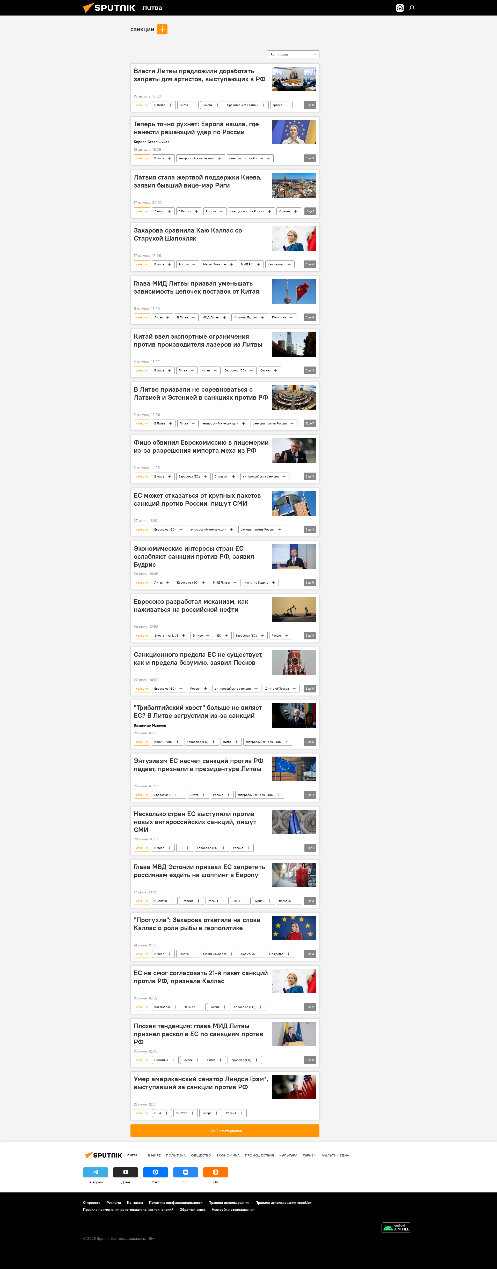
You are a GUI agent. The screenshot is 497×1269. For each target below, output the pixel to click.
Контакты (135, 1202)
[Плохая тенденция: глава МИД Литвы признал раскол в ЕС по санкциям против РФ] (294, 1034)
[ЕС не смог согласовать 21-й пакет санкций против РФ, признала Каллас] (294, 981)
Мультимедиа (335, 1155)
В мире (159, 158)
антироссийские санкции (197, 158)
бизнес (265, 370)
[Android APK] (396, 1228)
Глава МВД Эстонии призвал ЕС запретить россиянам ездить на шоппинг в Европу (199, 871)
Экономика (228, 1155)
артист (277, 105)
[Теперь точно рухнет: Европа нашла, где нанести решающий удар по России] (294, 132)
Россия (207, 105)
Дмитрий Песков (277, 688)
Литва (184, 105)
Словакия (221, 476)
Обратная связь (193, 1209)
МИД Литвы (210, 317)
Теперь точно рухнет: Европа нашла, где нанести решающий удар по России (196, 128)
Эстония (187, 901)
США (157, 1113)
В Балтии (185, 211)
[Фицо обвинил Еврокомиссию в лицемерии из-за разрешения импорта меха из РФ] (294, 450)
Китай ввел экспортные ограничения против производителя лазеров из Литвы (198, 340)
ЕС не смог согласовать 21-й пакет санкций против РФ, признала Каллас (201, 977)
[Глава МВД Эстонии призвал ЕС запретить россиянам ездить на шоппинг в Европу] (294, 875)
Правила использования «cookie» (283, 1202)
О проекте (91, 1202)
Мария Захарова (214, 264)
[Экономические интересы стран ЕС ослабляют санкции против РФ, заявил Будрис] (294, 556)
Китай (205, 370)
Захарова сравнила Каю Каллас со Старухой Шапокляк (188, 234)
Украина (284, 211)
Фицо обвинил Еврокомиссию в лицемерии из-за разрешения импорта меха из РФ (201, 446)
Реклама (114, 1202)
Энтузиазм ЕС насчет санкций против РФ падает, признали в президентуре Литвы (199, 765)
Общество (276, 954)
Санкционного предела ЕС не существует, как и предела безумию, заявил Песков (198, 658)
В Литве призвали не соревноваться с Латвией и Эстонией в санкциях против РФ (201, 393)
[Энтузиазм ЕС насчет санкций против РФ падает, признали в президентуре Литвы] (294, 769)
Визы (236, 901)
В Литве (159, 105)
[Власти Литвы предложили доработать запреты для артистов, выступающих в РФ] (294, 79)
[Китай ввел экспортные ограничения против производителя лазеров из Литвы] (294, 344)
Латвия (159, 211)
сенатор (181, 1113)
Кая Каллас (276, 264)
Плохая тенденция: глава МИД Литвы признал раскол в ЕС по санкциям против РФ (198, 1034)
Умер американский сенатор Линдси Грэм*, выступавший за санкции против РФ (201, 1083)
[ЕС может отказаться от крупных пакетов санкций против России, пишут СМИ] (294, 503)
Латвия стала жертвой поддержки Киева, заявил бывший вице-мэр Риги (198, 181)
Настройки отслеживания (233, 1209)
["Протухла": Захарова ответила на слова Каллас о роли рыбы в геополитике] (294, 928)
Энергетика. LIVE (166, 635)
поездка (285, 901)
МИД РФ (247, 264)
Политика (279, 317)
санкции (142, 29)
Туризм (259, 901)
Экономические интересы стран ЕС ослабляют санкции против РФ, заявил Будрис (194, 556)
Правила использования (229, 1202)
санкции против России (246, 158)
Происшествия (259, 1155)
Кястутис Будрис (246, 317)
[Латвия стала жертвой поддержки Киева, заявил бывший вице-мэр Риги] (294, 185)
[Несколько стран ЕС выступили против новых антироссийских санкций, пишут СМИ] (294, 822)
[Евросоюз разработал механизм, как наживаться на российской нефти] (294, 609)
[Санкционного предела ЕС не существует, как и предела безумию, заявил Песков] (294, 662)
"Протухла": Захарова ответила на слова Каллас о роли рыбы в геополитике (197, 924)
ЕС (219, 635)
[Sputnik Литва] (111, 14)
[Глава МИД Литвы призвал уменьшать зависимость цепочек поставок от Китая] (294, 291)
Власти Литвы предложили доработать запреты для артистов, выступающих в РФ (200, 75)
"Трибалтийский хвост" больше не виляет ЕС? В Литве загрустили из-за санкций (198, 711)
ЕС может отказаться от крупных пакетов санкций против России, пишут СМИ (197, 499)
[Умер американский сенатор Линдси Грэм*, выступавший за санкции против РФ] (294, 1087)
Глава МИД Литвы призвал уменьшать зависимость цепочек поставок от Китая (196, 287)
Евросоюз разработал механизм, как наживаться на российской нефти (191, 605)
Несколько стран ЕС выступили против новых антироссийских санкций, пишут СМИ (195, 822)
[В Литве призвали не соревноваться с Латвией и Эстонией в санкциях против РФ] (294, 397)
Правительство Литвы (242, 105)
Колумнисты (163, 742)
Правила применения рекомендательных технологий (128, 1209)
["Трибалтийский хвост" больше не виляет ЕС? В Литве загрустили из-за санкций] (294, 715)
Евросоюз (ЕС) (235, 370)
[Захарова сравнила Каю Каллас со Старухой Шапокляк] (294, 238)
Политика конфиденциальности (175, 1202)
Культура (288, 1155)
